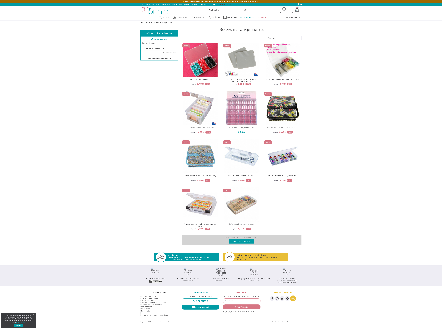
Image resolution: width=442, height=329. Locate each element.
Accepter (18, 325)
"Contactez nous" (224, 4)
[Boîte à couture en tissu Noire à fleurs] (283, 108)
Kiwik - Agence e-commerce (292, 322)
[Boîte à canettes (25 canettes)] (241, 108)
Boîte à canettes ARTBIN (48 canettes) (282, 176)
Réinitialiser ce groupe (170, 52)
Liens (142, 313)
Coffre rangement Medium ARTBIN (200, 127)
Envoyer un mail (201, 307)
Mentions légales (147, 307)
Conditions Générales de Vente (153, 303)
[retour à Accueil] (141, 22)
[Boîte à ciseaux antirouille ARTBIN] (241, 156)
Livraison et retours (148, 300)
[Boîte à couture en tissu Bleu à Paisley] (200, 156)
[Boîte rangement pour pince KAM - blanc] (283, 60)
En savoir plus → (254, 1)
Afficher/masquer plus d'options (159, 58)
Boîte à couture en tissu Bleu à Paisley (200, 176)
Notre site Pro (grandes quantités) (154, 315)
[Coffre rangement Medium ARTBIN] (200, 108)
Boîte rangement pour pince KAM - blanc (283, 79)
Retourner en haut (241, 241)
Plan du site (145, 311)
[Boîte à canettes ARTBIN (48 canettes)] (283, 156)
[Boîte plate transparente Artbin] (241, 204)
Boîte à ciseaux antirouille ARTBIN (241, 176)
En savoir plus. (21, 322)
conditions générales (237, 311)
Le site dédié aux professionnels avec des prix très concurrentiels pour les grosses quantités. (188, 257)
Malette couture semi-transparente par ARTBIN (200, 225)
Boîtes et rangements (155, 48)
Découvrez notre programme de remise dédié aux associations (257, 257)
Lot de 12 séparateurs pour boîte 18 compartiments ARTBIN (241, 80)
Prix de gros (145, 309)
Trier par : (272, 38)
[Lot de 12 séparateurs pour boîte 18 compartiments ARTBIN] (241, 60)
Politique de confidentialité (151, 305)
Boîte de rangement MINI (200, 79)
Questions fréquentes (149, 298)
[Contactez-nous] (300, 4)
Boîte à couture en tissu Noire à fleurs (282, 127)
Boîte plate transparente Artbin (241, 224)
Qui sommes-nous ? (148, 296)
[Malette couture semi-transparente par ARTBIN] (200, 204)
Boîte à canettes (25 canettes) (241, 127)
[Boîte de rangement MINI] (200, 60)
